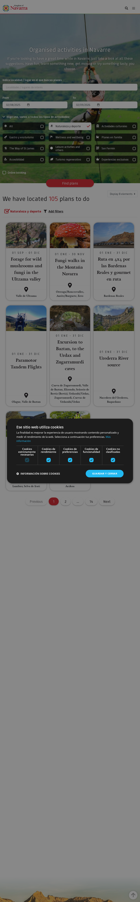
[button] (38, 473)
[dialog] (70, 451)
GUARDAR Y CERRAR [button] (104, 473)
